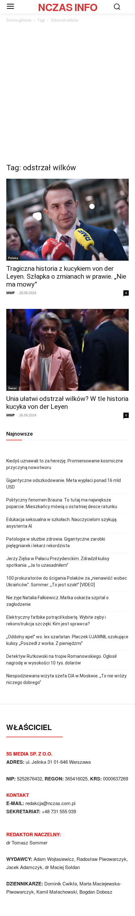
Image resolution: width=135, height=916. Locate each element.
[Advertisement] (67, 94)
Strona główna (18, 20)
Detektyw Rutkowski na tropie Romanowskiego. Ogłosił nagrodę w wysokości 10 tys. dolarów (61, 659)
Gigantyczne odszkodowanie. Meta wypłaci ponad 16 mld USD (63, 484)
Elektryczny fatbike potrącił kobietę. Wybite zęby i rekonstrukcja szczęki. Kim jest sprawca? (56, 620)
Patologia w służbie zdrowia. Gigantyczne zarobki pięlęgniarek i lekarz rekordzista (55, 542)
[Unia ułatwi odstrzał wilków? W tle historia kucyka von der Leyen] (67, 350)
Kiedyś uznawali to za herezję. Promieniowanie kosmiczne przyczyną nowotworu (64, 464)
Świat (12, 388)
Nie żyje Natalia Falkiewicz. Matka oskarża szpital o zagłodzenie (57, 601)
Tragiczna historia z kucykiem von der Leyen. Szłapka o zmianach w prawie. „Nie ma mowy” (66, 276)
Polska (13, 258)
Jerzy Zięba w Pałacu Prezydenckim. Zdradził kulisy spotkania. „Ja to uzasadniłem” (57, 562)
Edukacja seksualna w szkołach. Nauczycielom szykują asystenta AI (61, 523)
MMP (10, 292)
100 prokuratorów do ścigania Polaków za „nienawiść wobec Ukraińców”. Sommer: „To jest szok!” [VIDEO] (66, 581)
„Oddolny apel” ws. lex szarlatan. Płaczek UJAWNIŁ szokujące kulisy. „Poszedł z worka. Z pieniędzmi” (67, 640)
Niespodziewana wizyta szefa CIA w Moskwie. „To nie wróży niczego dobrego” (66, 679)
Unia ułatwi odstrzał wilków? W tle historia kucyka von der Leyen (67, 402)
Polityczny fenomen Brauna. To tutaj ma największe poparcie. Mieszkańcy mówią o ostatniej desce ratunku (61, 503)
